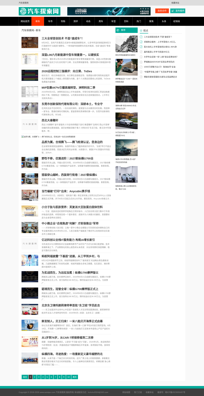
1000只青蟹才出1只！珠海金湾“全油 (159, 67)
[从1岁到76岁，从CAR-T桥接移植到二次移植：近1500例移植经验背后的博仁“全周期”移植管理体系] (30, 347)
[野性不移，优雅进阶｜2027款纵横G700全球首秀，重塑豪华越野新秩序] (30, 167)
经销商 (176, 21)
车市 (50, 21)
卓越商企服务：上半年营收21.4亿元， (160, 42)
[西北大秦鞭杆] (30, 129)
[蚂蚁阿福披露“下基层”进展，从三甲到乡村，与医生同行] (30, 265)
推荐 (123, 30)
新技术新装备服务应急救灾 (125, 55)
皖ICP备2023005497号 (175, 392)
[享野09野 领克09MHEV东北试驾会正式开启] (126, 102)
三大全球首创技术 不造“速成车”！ (158, 37)
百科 (126, 21)
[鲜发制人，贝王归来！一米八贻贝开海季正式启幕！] (30, 330)
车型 (113, 21)
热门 (139, 21)
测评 (75, 21)
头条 (164, 21)
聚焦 (151, 21)
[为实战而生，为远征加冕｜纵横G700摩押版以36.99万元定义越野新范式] (30, 282)
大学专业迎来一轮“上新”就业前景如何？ (161, 57)
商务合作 (162, 11)
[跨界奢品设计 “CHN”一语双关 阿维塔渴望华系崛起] (126, 75)
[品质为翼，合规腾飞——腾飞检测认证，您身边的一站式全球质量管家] (48, 137)
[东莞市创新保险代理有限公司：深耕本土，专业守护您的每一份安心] (30, 113)
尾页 (75, 377)
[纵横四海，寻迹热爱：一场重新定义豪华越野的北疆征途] (30, 363)
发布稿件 (180, 11)
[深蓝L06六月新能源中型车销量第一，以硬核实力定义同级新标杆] (30, 64)
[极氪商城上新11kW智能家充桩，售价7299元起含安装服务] (126, 182)
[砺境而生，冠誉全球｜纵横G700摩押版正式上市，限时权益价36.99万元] (30, 298)
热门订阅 (138, 392)
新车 (38, 21)
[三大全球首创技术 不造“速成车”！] (30, 47)
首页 (25, 377)
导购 (63, 21)
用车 (101, 21)
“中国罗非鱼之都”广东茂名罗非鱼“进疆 (160, 72)
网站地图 (126, 392)
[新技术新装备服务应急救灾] (126, 52)
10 (68, 377)
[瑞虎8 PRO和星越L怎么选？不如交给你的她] (126, 155)
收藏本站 (175, 3)
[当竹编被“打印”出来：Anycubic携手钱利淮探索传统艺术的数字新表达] (30, 200)
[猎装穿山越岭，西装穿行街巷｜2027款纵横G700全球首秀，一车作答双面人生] (30, 184)
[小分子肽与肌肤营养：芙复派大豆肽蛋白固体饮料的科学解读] (30, 216)
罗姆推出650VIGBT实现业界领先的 (159, 62)
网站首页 (25, 21)
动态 (88, 21)
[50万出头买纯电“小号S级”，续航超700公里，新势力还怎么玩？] (126, 129)
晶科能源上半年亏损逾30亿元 (156, 52)
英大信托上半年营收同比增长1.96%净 (160, 47)
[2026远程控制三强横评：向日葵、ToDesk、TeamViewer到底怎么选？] (30, 80)
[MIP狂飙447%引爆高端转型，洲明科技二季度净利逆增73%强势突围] (30, 97)
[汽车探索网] (39, 11)
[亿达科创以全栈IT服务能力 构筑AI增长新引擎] (30, 249)
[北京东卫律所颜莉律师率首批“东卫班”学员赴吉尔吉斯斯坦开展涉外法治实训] (30, 314)
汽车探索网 (23, 3)
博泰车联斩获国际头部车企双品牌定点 (160, 77)
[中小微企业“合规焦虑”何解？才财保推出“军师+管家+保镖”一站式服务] (30, 232)
